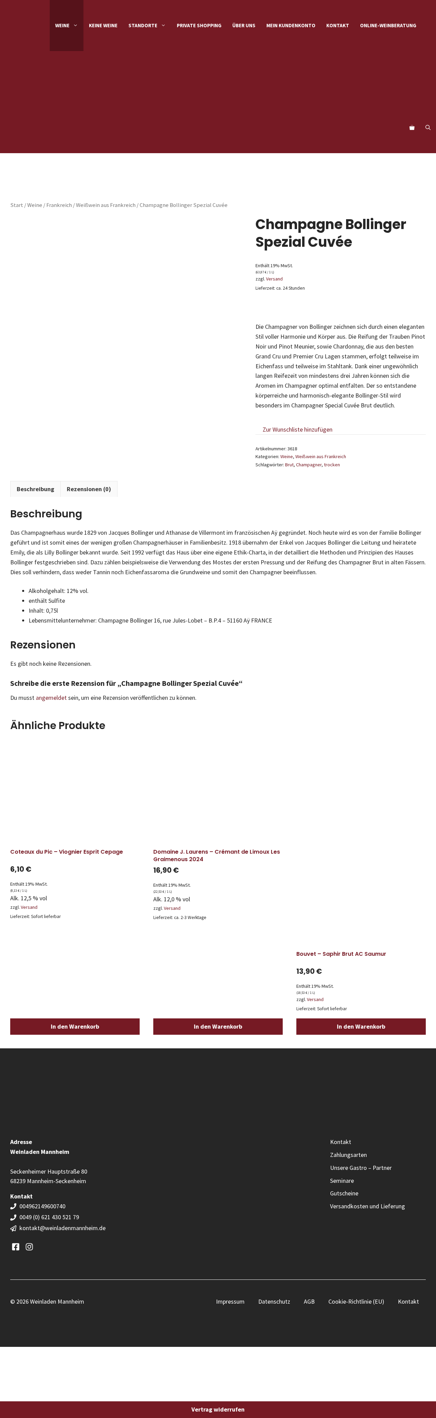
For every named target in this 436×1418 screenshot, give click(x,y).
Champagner (309, 465)
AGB (309, 1301)
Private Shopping (199, 25)
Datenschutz (274, 1301)
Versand (274, 279)
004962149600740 (43, 1206)
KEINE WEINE (103, 25)
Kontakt (337, 25)
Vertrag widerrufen (218, 1409)
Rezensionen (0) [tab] (89, 489)
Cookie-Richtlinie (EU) (356, 1301)
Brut (289, 465)
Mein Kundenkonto (290, 25)
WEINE (62, 25)
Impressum (230, 1301)
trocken (332, 465)
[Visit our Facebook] (15, 1246)
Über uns (243, 25)
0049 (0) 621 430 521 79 (49, 1217)
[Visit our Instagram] (29, 1246)
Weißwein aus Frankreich (106, 205)
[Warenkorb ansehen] (412, 127)
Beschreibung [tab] (35, 489)
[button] (428, 127)
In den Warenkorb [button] (75, 1026)
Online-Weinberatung (388, 25)
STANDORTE (142, 25)
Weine (34, 205)
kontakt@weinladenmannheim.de (62, 1228)
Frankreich (59, 205)
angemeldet (51, 698)
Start (16, 205)
